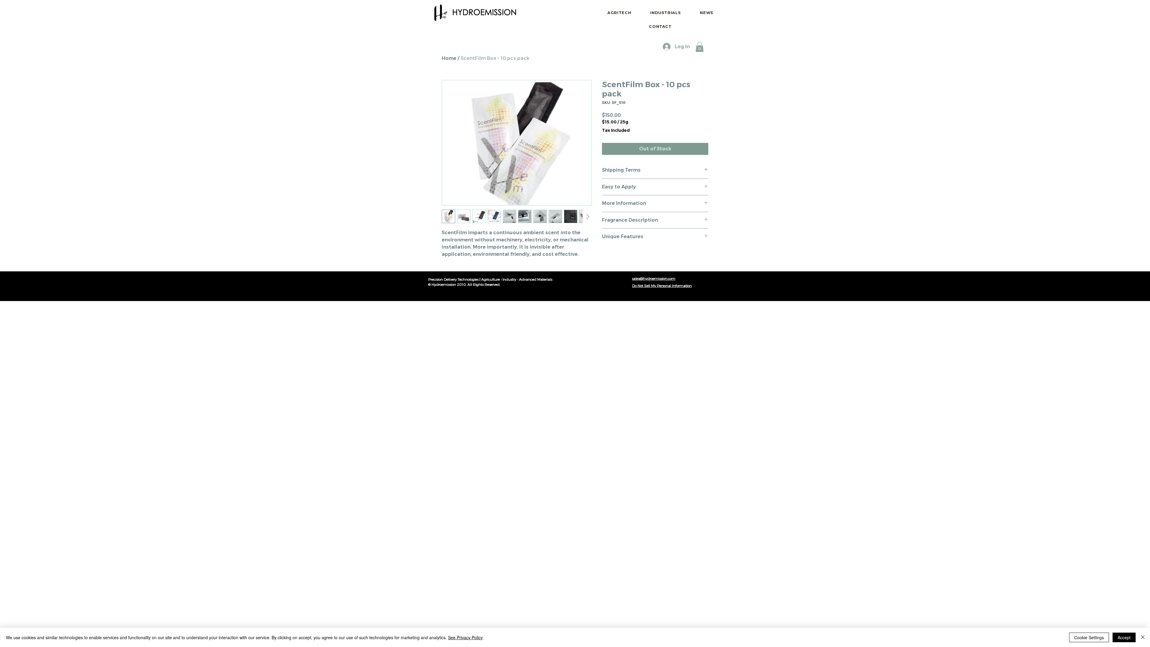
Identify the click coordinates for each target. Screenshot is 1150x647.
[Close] (1142, 637)
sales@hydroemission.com (653, 278)
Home (449, 58)
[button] (699, 47)
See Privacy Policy (465, 637)
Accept (1124, 637)
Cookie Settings (1089, 637)
